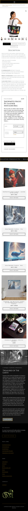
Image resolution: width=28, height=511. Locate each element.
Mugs (3, 470)
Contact (4, 484)
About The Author (9, 436)
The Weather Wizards (7, 451)
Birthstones (5, 472)
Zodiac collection (7, 476)
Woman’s (4, 463)
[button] (26, 11)
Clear (14, 134)
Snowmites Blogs (6, 444)
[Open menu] (14, 2)
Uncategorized (8, 4)
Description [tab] (7, 43)
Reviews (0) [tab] (14, 46)
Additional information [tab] (18, 43)
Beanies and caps (6, 467)
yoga (3, 474)
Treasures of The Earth (8, 453)
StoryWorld (5, 449)
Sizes (6, 126)
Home (3, 4)
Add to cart (10, 144)
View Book (7, 419)
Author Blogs (5, 446)
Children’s (5, 461)
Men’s (3, 465)
